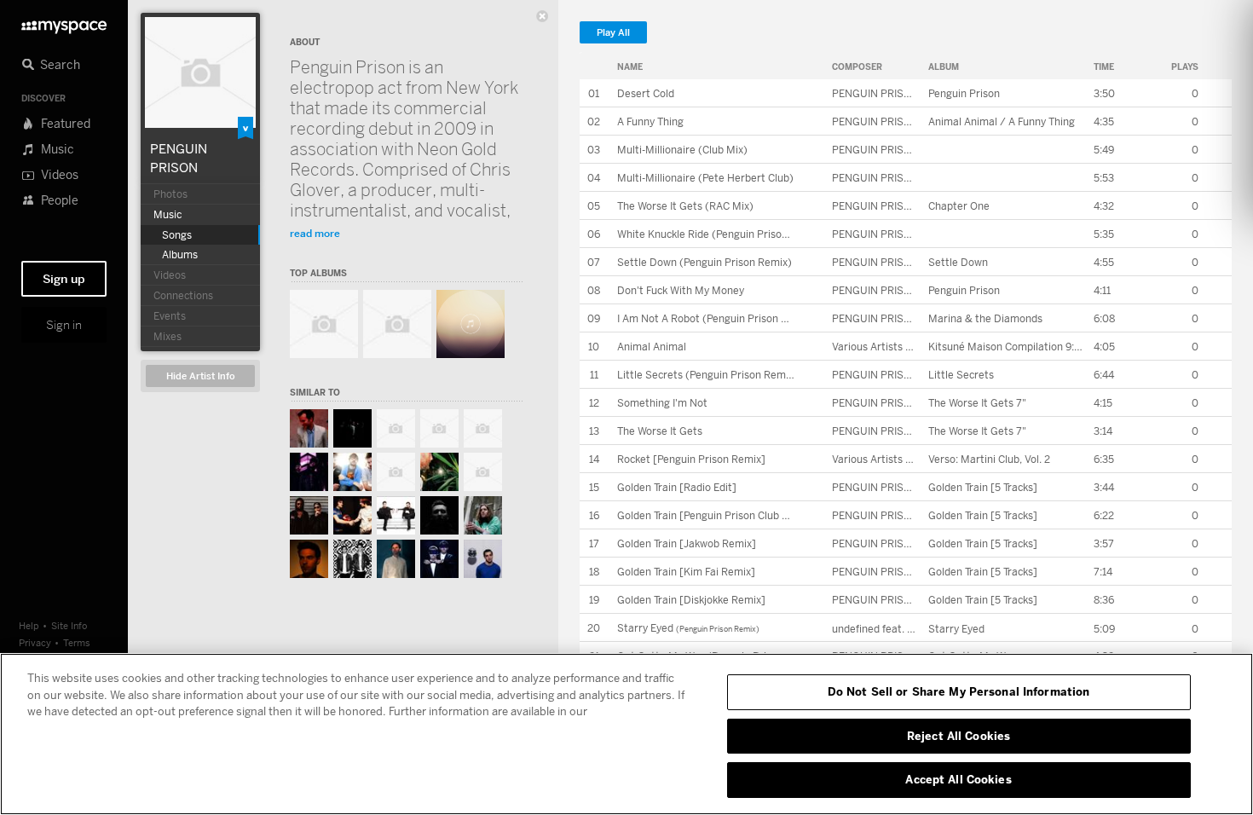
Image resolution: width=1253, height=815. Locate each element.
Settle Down (958, 262)
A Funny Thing (650, 121)
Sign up (64, 278)
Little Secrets (961, 374)
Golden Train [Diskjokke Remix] (691, 599)
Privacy (35, 642)
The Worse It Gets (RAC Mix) (685, 206)
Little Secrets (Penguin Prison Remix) (707, 374)
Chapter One (959, 206)
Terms (76, 642)
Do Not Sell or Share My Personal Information (959, 691)
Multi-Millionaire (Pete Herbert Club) (705, 178)
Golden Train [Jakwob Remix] (686, 543)
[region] (626, 734)
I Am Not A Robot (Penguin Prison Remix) (716, 318)
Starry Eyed (645, 628)
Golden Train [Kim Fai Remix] (686, 571)
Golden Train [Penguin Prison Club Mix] (710, 515)
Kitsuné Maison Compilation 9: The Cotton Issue (1043, 346)
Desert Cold (645, 93)
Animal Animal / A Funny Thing (1001, 121)
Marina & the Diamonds (985, 318)
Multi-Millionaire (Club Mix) (682, 149)
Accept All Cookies (958, 779)
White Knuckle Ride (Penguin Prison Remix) (720, 234)
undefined (856, 628)
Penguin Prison (964, 93)
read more (315, 233)
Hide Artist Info (200, 376)
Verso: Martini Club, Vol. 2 (989, 459)
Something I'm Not (662, 403)
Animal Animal (651, 346)
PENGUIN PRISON (875, 93)
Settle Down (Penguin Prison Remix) (704, 262)
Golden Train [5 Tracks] (982, 487)
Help (29, 625)
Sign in (64, 324)
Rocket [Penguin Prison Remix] (691, 459)
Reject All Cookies (958, 735)
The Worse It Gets (659, 431)
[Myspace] (64, 22)
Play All (613, 32)
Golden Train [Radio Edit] (676, 487)
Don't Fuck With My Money (680, 290)
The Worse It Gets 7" (977, 403)
